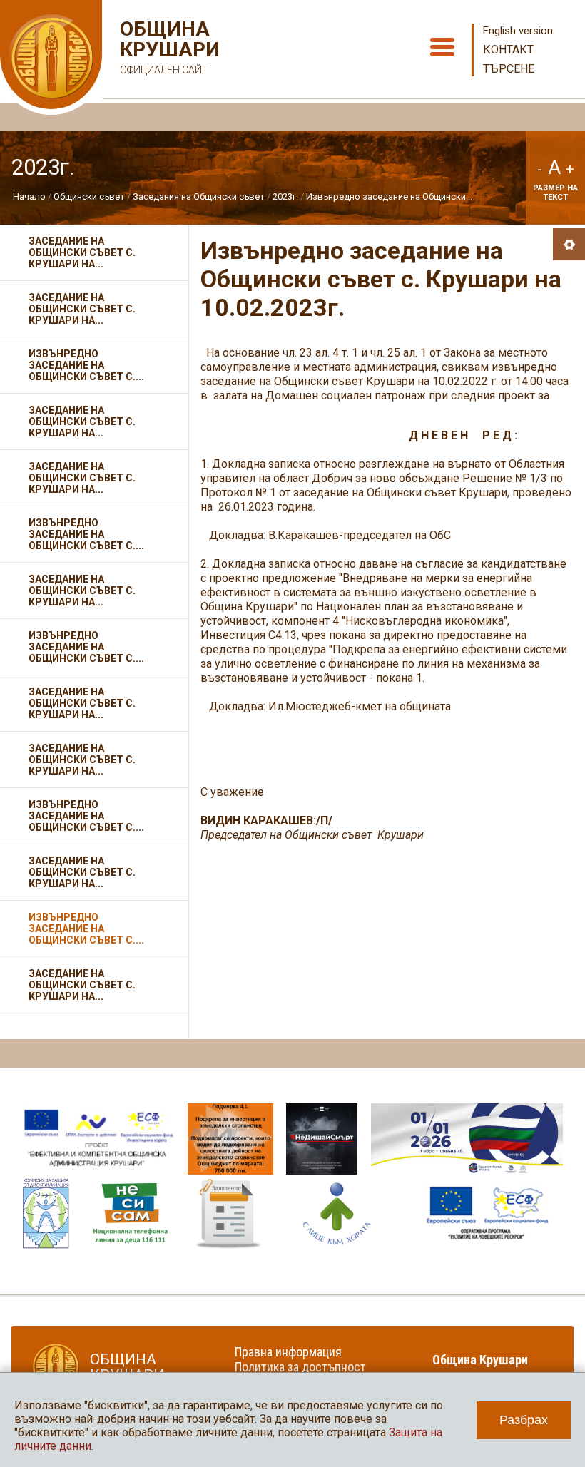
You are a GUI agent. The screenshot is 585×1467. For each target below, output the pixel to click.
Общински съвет (89, 196)
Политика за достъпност (300, 1366)
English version (518, 30)
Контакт (508, 49)
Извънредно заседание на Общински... (389, 196)
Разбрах (523, 1420)
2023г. (285, 196)
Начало (29, 196)
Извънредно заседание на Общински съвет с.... (86, 365)
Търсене (508, 69)
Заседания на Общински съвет (199, 196)
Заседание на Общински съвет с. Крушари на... (82, 252)
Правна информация (288, 1351)
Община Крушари (168, 47)
